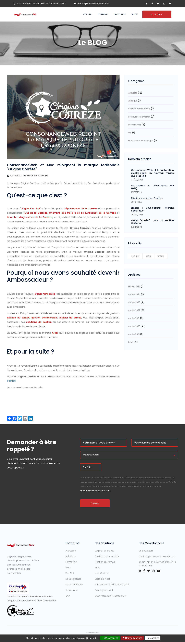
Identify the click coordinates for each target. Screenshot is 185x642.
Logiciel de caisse (104, 550)
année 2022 (134, 310)
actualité (135, 256)
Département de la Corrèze (80, 208)
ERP (130, 132)
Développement (104, 590)
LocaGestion (102, 573)
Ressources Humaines (139, 116)
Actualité (15, 175)
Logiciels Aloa (102, 578)
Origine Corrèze (30, 208)
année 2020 (134, 326)
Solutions (119, 14)
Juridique (132, 100)
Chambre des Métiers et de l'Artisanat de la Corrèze (82, 213)
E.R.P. (97, 567)
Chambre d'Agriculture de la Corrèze (29, 217)
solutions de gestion (39, 322)
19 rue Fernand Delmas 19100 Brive (33, 3)
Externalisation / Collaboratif (110, 595)
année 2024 (134, 294)
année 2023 (134, 302)
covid (148, 256)
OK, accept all (110, 638)
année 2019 (134, 334)
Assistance (71, 590)
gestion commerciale (44, 317)
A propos (70, 550)
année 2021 (133, 318)
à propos (103, 14)
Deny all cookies (133, 638)
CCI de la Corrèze (35, 213)
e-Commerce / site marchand (112, 584)
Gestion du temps (105, 562)
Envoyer (95, 503)
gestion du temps (18, 317)
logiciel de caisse (70, 317)
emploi (161, 256)
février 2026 (134, 286)
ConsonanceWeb (45, 294)
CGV (68, 595)
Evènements (134, 124)
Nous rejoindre (73, 578)
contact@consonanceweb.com (93, 3)
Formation (71, 562)
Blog (134, 14)
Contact (156, 14)
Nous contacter (74, 584)
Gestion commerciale (139, 108)
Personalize (153, 638)
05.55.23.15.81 (59, 3)
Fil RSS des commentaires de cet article (29, 394)
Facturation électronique (140, 140)
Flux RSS (69, 573)
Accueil (87, 14)
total (131, 342)
